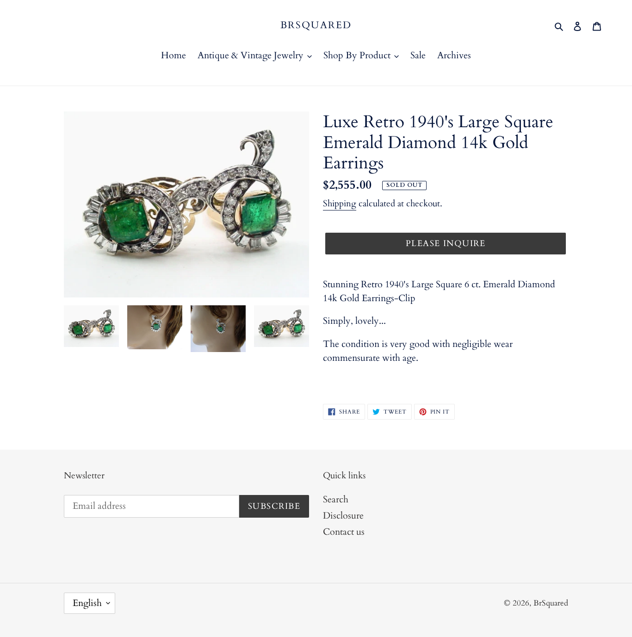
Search (335, 499)
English (87, 603)
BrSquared (316, 25)
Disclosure (343, 515)
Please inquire (445, 243)
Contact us (344, 532)
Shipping (339, 204)
